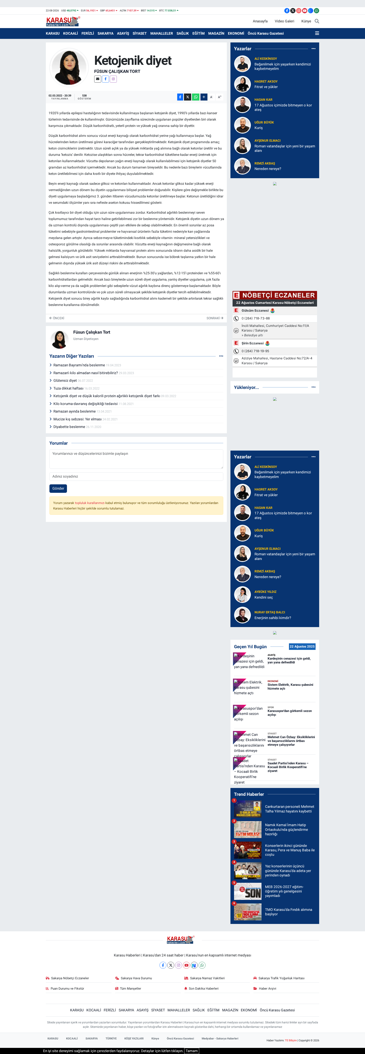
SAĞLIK (183, 33)
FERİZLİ (88, 33)
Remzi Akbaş (265, 163)
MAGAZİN (216, 33)
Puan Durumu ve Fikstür (67, 988)
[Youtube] (186, 965)
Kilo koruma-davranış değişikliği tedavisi (85, 404)
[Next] (194, 965)
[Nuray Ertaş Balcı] (242, 615)
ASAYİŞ (123, 33)
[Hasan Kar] (242, 104)
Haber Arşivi (267, 988)
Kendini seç (264, 597)
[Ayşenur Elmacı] (242, 145)
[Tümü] (314, 49)
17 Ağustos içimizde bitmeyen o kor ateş (283, 107)
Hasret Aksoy (266, 81)
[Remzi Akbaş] (242, 166)
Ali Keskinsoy (266, 59)
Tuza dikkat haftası (68, 388)
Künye (306, 21)
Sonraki (214, 318)
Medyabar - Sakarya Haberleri (220, 1038)
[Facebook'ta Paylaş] (180, 97)
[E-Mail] (97, 79)
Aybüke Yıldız (265, 592)
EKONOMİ (236, 33)
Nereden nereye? (268, 169)
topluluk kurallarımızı (90, 503)
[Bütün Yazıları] (221, 356)
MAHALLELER (161, 33)
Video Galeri (284, 21)
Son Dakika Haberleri (204, 988)
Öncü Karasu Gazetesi (266, 33)
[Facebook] (105, 79)
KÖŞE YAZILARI (134, 1038)
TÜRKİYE (111, 1038)
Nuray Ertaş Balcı (270, 612)
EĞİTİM (198, 33)
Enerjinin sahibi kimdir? (273, 618)
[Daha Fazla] (203, 97)
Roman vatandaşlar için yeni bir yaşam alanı (285, 148)
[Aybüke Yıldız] (242, 594)
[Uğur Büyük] (242, 125)
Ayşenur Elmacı (268, 141)
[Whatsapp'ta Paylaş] (195, 97)
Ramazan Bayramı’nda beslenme (79, 365)
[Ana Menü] (317, 33)
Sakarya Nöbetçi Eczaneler (70, 978)
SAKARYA (105, 33)
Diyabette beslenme (69, 427)
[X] (170, 965)
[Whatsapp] (202, 965)
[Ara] (317, 21)
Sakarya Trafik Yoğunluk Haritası (282, 978)
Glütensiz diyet (65, 380)
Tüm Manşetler (130, 988)
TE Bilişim (291, 1040)
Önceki (58, 318)
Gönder (58, 488)
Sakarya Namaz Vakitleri (207, 978)
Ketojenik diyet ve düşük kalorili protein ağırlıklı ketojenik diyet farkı (107, 396)
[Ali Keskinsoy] (242, 63)
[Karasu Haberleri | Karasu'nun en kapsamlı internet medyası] (65, 21)
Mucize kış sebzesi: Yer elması (77, 419)
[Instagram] (113, 79)
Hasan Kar (263, 100)
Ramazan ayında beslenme (75, 411)
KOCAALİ (70, 33)
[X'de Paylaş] (187, 97)
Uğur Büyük (264, 122)
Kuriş (259, 128)
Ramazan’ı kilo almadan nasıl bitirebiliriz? (86, 373)
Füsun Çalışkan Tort (117, 71)
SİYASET (140, 33)
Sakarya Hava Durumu (136, 978)
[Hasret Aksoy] (242, 84)
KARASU (53, 33)
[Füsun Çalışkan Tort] (69, 67)
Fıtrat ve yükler (266, 87)
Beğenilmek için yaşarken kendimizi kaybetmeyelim (283, 66)
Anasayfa (260, 21)
